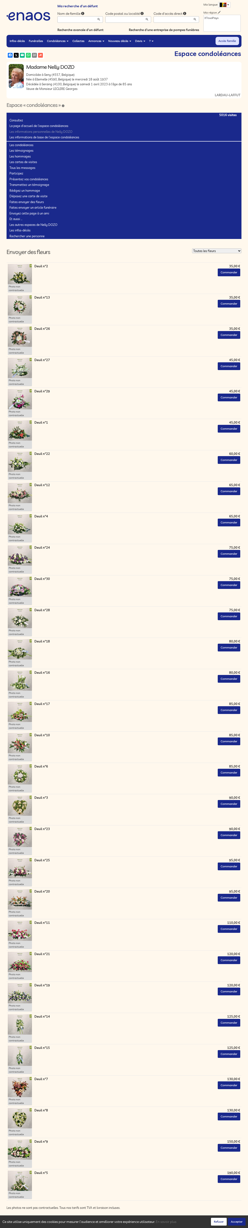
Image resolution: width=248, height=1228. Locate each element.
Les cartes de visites (23, 162)
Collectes (78, 41)
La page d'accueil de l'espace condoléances (38, 126)
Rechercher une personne (27, 236)
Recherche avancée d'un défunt (80, 30)
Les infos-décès (20, 230)
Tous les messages (22, 168)
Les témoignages (21, 150)
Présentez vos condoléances (28, 179)
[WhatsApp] (28, 55)
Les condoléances (21, 145)
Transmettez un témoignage (29, 185)
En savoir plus (166, 1222)
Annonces (94, 41)
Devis (138, 41)
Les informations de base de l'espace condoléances (44, 137)
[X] (16, 55)
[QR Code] (34, 55)
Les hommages (20, 156)
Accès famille (227, 41)
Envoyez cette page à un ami (29, 213)
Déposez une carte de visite (28, 196)
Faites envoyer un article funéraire (32, 207)
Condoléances (56, 41)
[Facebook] (10, 55)
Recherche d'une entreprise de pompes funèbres (164, 30)
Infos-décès (17, 41)
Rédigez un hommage (24, 190)
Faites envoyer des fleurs (26, 202)
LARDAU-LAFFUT (227, 95)
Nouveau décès (118, 41)
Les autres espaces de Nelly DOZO (33, 225)
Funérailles (36, 41)
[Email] (22, 55)
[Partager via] (40, 55)
